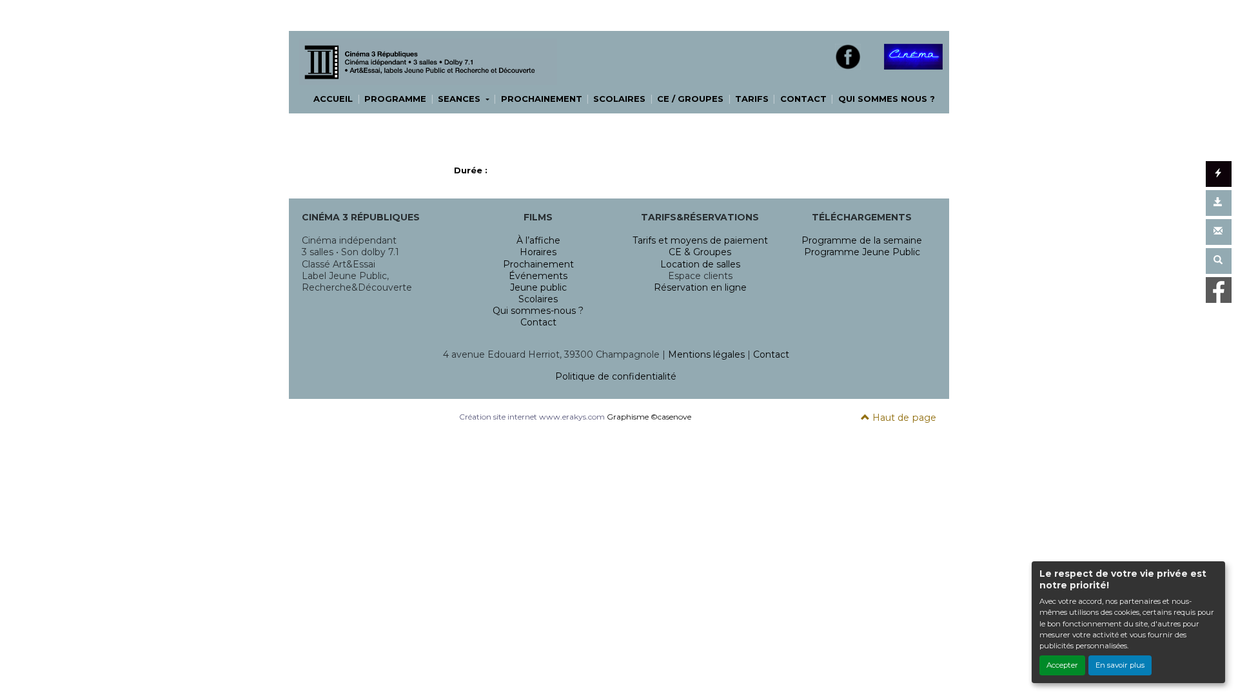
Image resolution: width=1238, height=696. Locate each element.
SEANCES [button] (460, 98)
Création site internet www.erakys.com (532, 416)
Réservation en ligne (700, 287)
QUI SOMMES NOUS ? (886, 98)
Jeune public (538, 287)
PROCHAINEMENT (541, 98)
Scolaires (538, 299)
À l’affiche (538, 240)
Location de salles (700, 264)
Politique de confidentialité (615, 376)
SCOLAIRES (619, 98)
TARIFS (752, 98)
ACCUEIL (333, 98)
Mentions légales (706, 354)
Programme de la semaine (861, 240)
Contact (538, 322)
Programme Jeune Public (862, 252)
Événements (538, 276)
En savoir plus (1120, 665)
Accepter (1062, 665)
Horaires (538, 252)
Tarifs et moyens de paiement (700, 240)
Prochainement (538, 264)
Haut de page (903, 417)
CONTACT (803, 98)
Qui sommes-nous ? (538, 310)
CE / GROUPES (690, 98)
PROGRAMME (395, 98)
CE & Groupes (700, 252)
